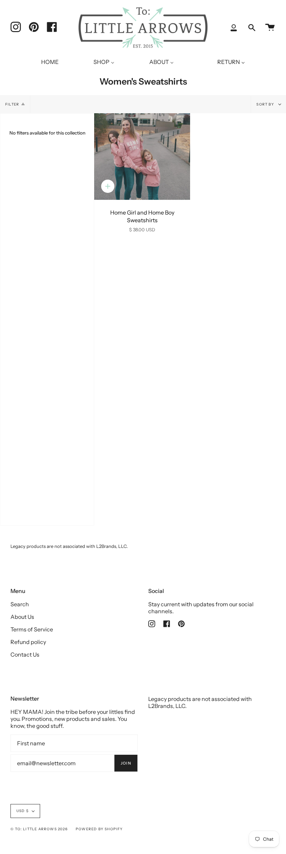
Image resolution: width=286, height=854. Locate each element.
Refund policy (28, 641)
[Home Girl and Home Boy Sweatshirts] (142, 156)
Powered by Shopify (99, 829)
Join (126, 763)
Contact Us (24, 654)
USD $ (22, 811)
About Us (22, 616)
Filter (12, 104)
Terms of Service (31, 629)
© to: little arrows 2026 (39, 829)
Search (19, 604)
